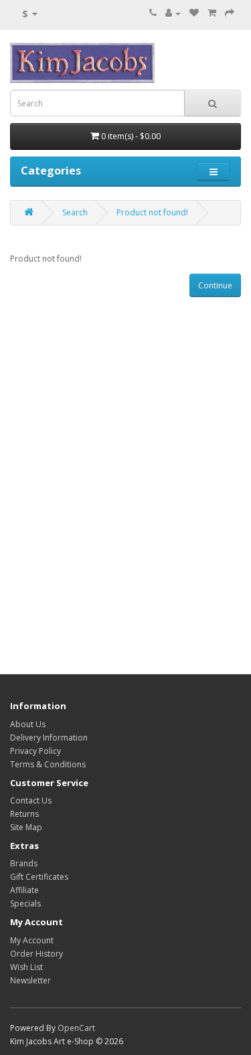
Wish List (26, 967)
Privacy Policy (35, 751)
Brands (23, 863)
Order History (36, 953)
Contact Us (31, 800)
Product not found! (152, 212)
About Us (28, 724)
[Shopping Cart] (211, 13)
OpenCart (76, 1028)
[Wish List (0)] (194, 13)
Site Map (26, 827)
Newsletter (30, 980)
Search (75, 212)
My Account (32, 940)
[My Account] (173, 13)
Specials (25, 903)
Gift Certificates (39, 876)
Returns (24, 814)
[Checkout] (229, 13)
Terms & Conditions (48, 764)
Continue (215, 285)
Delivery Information (49, 737)
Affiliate (24, 890)
